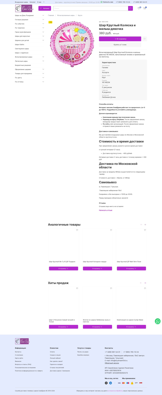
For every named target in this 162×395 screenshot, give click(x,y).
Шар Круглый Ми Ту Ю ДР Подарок (62, 261)
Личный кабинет (55, 358)
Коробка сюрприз (83, 355)
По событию (19, 24)
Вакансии (18, 361)
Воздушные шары (21, 2)
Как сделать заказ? (56, 361)
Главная (51, 15)
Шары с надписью (21, 53)
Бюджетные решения (23, 65)
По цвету (18, 78)
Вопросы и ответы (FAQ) (23, 364)
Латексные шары (21, 61)
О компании (19, 355)
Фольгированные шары (66, 15)
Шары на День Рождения (24, 15)
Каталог (33, 2)
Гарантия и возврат (56, 364)
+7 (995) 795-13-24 (123, 2)
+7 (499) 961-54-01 (140, 2)
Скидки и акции (55, 355)
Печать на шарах (82, 352)
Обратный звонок (112, 363)
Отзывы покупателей (57, 367)
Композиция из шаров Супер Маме (130, 320)
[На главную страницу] (24, 8)
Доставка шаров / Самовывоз (60, 371)
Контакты (18, 352)
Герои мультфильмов (23, 32)
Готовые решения (21, 19)
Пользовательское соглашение (25, 367)
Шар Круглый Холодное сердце (94, 261)
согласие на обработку (115, 391)
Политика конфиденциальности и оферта (28, 371)
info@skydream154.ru (119, 360)
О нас (39, 2)
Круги (80, 15)
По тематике (20, 28)
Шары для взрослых (22, 36)
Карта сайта (19, 358)
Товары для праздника (23, 73)
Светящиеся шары (22, 48)
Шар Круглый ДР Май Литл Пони (129, 261)
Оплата (52, 352)
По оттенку (19, 82)
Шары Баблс (19, 44)
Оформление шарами (23, 69)
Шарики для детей (22, 40)
